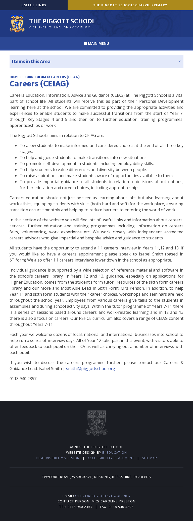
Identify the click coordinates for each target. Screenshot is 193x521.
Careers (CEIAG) (65, 77)
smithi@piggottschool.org (90, 368)
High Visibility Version (58, 458)
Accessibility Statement (110, 458)
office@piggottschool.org (102, 495)
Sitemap (149, 458)
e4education (114, 452)
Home (14, 77)
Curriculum (35, 77)
